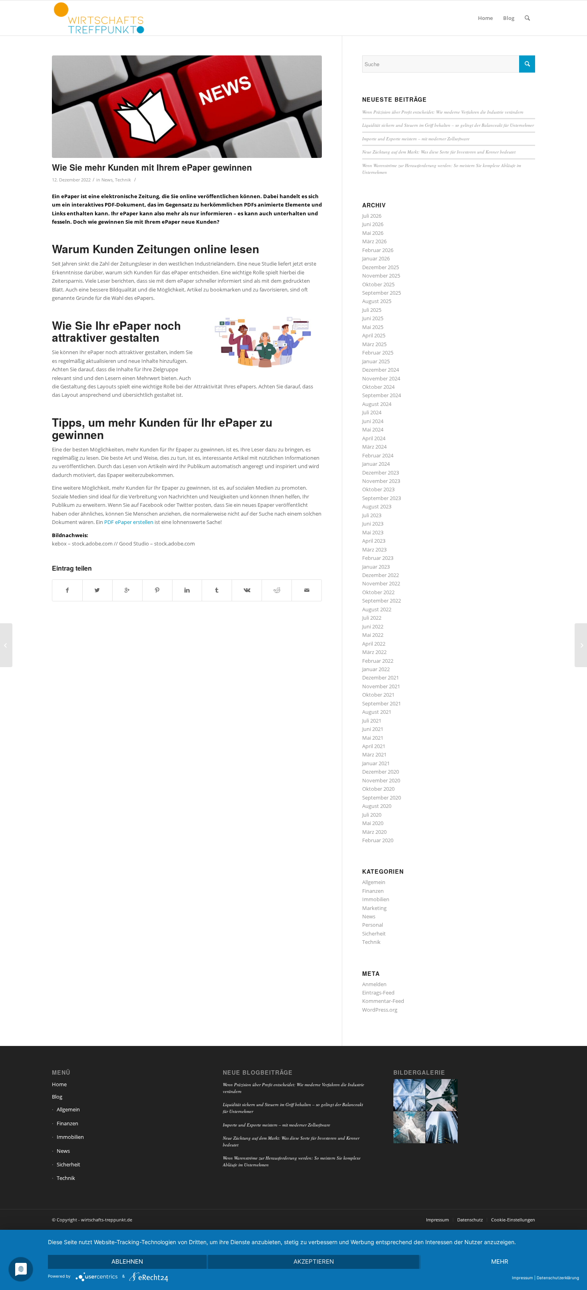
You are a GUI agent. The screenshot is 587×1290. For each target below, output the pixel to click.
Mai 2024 (372, 429)
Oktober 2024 (378, 386)
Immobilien (375, 899)
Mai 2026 (372, 232)
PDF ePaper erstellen (128, 522)
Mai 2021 (372, 737)
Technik (123, 180)
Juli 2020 (371, 814)
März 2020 (374, 831)
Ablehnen (127, 1261)
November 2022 (381, 583)
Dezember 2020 (380, 771)
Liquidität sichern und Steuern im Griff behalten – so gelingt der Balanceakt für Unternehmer (448, 125)
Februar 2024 (377, 455)
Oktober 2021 (378, 694)
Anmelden (374, 984)
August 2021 (376, 711)
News (107, 180)
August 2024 (376, 404)
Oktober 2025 (378, 284)
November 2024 (381, 378)
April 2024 (373, 438)
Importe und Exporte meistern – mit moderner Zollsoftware (416, 139)
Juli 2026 (371, 215)
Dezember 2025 (380, 267)
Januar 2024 (376, 463)
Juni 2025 (372, 318)
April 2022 (373, 643)
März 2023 (374, 549)
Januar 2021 (376, 763)
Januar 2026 (376, 258)
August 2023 (376, 506)
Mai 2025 (372, 327)
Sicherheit (374, 933)
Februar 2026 (377, 250)
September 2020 (381, 797)
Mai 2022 (372, 634)
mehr (499, 1261)
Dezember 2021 (380, 677)
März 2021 (374, 754)
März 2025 (374, 344)
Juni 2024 (372, 421)
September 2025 (381, 292)
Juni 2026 (372, 224)
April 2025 (373, 335)
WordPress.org (379, 1009)
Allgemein (373, 882)
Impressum (522, 1277)
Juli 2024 (371, 412)
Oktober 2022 (378, 592)
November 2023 (381, 480)
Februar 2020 (377, 840)
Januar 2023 (376, 566)
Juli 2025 (371, 309)
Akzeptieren (314, 1261)
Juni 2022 (372, 626)
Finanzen (373, 890)
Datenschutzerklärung (558, 1277)
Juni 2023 (372, 523)
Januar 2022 (376, 669)
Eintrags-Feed (378, 992)
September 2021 (381, 703)
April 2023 (373, 540)
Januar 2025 (376, 361)
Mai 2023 (372, 532)
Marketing (374, 908)
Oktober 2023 (378, 489)
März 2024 (374, 446)
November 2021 (381, 686)
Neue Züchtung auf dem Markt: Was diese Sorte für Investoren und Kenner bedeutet (439, 152)
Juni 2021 (372, 729)
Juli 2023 (371, 515)
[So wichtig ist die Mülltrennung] (6, 645)
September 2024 (381, 395)
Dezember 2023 (380, 472)
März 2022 (374, 652)
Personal (372, 924)
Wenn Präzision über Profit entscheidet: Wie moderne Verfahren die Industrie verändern (443, 112)
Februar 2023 (377, 557)
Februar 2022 (377, 660)
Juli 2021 (371, 720)
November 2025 (381, 275)
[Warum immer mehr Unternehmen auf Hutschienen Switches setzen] (581, 645)
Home (59, 1084)
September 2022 (381, 600)
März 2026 (374, 241)
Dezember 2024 (380, 369)
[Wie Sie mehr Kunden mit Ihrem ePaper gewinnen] (187, 106)
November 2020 (381, 780)
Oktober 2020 (378, 788)
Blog (57, 1096)
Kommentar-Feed (383, 1000)
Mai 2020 (372, 823)
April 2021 (373, 746)
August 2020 (376, 805)
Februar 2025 (377, 352)
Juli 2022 (371, 617)
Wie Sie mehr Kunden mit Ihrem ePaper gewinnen (152, 167)
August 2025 (376, 301)
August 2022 (376, 609)
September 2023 (381, 498)
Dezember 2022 (380, 575)
